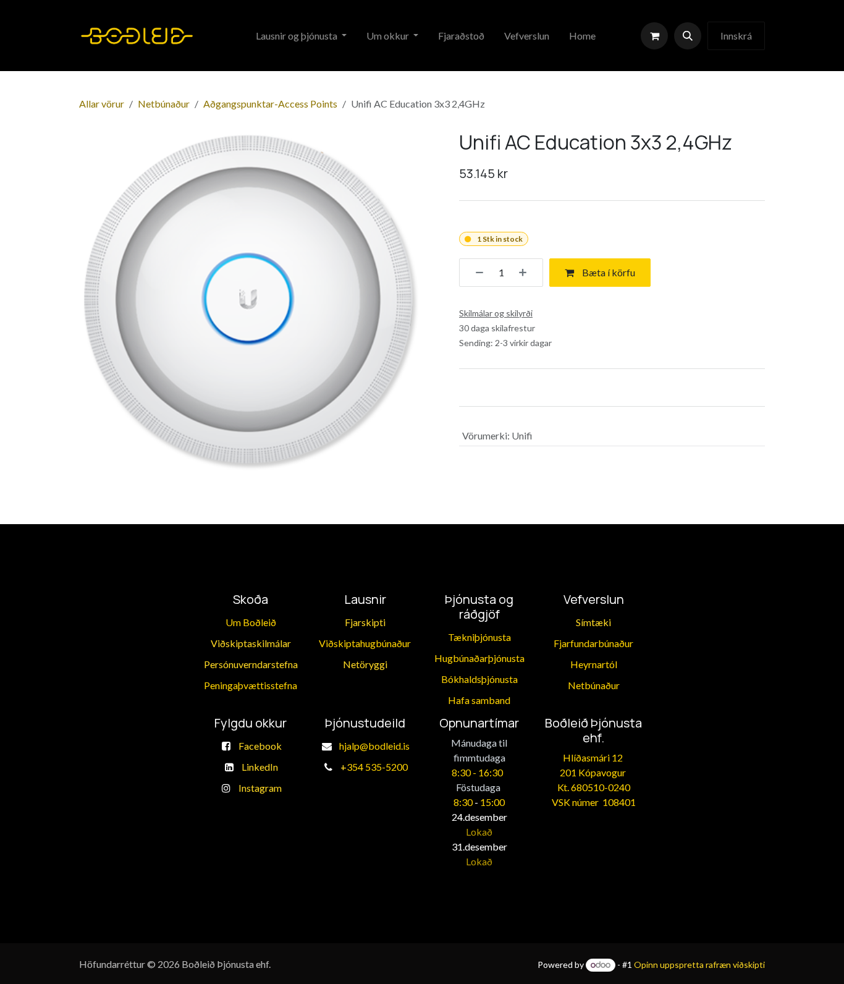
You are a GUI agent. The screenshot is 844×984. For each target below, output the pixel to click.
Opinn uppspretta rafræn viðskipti (699, 964)
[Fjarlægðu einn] (475, 272)
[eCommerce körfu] (654, 35)
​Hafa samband (479, 700)
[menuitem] (301, 35)
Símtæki (593, 622)
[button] (687, 35)
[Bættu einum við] (527, 272)
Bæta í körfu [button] (607, 272)
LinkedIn (260, 767)
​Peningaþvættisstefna (250, 685)
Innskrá (736, 35)
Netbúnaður (164, 103)
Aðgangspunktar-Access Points (270, 103)
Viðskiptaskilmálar (251, 643)
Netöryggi (365, 664)
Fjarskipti (365, 622)
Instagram (260, 788)
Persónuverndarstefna (251, 664)
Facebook (260, 746)
